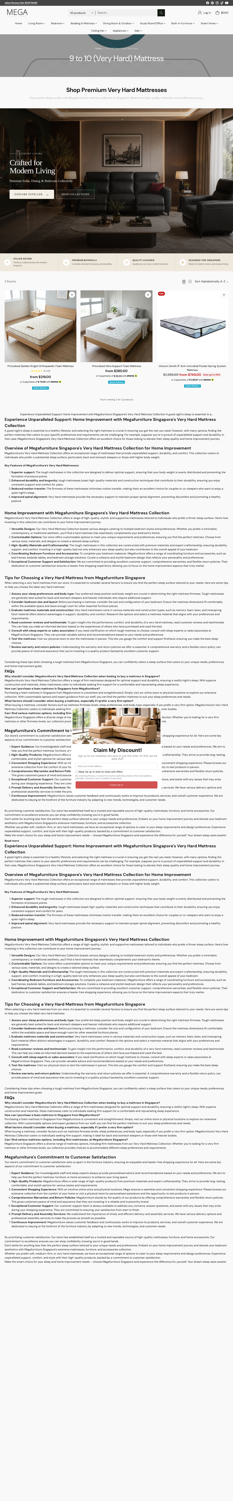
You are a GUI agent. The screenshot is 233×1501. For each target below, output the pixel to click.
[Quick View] (72, 302)
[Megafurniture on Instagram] (217, 3)
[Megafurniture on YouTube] (226, 3)
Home (98, 48)
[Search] (161, 12)
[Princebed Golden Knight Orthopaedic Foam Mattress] (40, 326)
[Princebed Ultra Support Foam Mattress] (116, 326)
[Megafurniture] (17, 13)
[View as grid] (184, 281)
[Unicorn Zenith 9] (192, 326)
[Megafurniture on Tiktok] (222, 3)
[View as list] (190, 281)
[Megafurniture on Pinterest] (212, 3)
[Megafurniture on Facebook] (207, 3)
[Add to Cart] (72, 295)
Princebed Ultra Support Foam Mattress (116, 366)
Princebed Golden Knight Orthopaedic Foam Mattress (41, 366)
